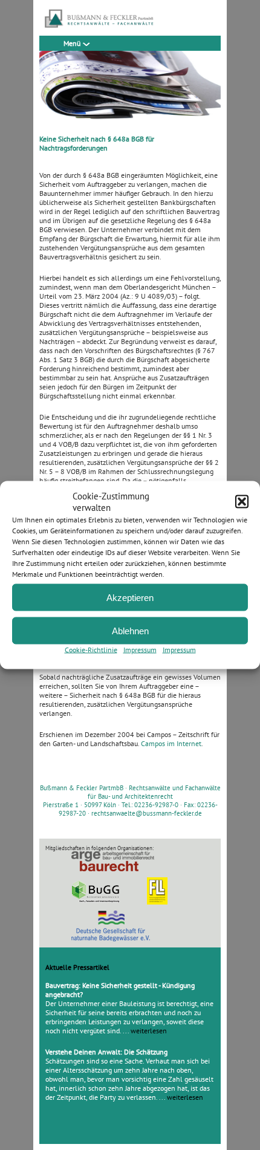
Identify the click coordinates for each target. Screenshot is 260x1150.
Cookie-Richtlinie (91, 649)
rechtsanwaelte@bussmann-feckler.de (146, 813)
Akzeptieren (130, 597)
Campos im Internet (171, 743)
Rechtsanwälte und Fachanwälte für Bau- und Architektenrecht (154, 792)
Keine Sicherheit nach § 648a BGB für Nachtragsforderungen (96, 143)
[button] (242, 502)
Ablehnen (130, 630)
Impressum (140, 649)
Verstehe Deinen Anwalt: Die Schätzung (106, 1051)
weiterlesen (149, 1030)
